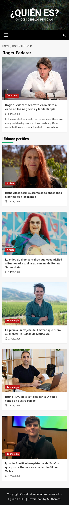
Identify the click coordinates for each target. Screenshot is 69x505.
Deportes (12, 95)
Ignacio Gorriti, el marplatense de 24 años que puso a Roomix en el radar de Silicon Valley (32, 467)
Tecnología (13, 320)
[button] (6, 34)
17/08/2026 (14, 476)
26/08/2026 (14, 201)
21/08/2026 (14, 338)
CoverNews (35, 499)
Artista (10, 183)
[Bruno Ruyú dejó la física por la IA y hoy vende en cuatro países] (34, 370)
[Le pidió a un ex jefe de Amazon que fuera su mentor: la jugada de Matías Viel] (34, 303)
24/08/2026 (14, 272)
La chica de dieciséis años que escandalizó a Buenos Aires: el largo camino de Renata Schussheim (33, 263)
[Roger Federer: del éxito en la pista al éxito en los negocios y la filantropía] (34, 78)
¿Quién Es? (34, 13)
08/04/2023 (14, 114)
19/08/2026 (14, 405)
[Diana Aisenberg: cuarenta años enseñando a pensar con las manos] (34, 166)
